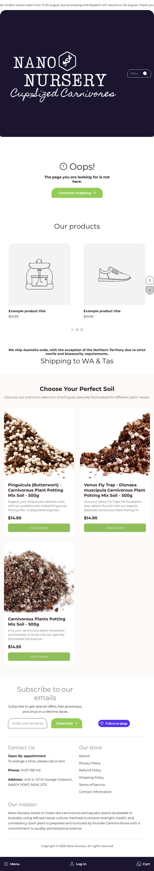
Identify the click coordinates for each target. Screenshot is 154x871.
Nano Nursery (76, 846)
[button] (143, 864)
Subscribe (64, 723)
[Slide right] (150, 280)
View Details (39, 528)
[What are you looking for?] (145, 73)
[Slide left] (150, 290)
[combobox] (139, 73)
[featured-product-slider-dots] (72, 329)
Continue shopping (75, 193)
